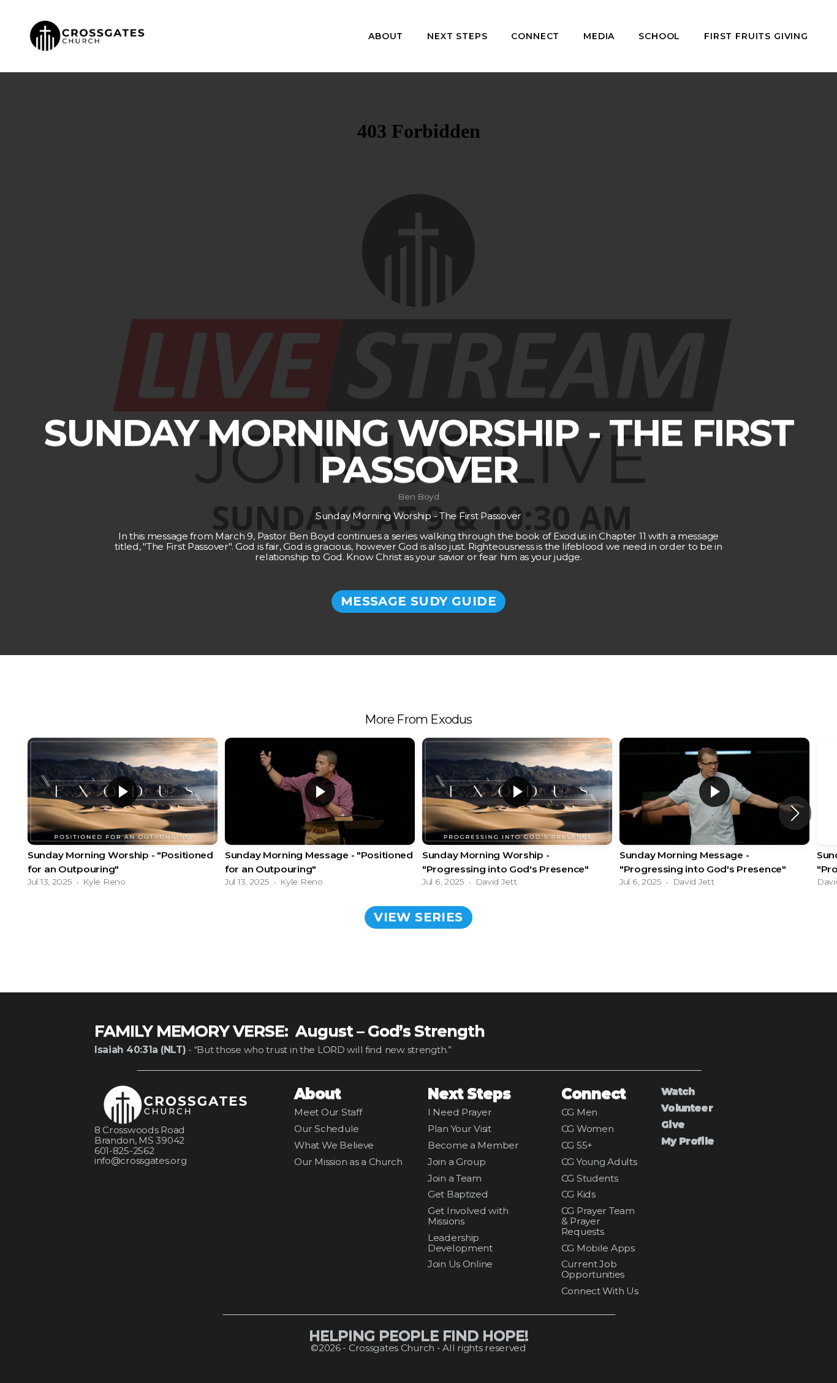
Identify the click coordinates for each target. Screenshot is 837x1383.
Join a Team (455, 1178)
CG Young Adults (599, 1161)
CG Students (589, 1178)
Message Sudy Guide (418, 601)
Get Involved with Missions (468, 1216)
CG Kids (578, 1194)
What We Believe (334, 1145)
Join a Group (457, 1161)
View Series (418, 917)
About (387, 36)
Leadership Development (460, 1243)
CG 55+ (577, 1145)
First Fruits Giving (756, 36)
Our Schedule (326, 1128)
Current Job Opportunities (592, 1269)
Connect (536, 36)
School (660, 36)
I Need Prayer (459, 1112)
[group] (123, 813)
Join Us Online (460, 1264)
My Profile (687, 1141)
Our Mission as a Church (348, 1161)
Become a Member (473, 1145)
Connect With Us (599, 1291)
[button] (795, 813)
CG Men (579, 1112)
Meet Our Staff (328, 1112)
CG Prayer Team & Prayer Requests (598, 1221)
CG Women (587, 1128)
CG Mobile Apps (598, 1248)
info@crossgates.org (140, 1160)
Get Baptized (458, 1194)
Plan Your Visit (459, 1128)
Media (600, 36)
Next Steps (458, 36)
